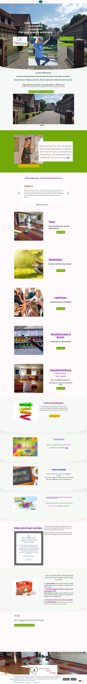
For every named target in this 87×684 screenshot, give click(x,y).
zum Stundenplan (54, 416)
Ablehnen (73, 679)
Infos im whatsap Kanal (66, 44)
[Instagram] (42, 663)
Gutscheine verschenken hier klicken (29, 166)
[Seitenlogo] (43, 673)
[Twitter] (44, 663)
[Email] (46, 663)
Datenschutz (13, 660)
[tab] (36, 204)
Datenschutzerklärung (28, 556)
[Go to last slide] (19, 193)
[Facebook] (40, 663)
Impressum (4, 660)
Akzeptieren (29, 559)
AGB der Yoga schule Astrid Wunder (24, 625)
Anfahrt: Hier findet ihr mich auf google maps (41, 92)
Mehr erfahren (61, 232)
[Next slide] (68, 193)
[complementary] (82, 681)
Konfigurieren (36, 682)
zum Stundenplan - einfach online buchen (66, 38)
